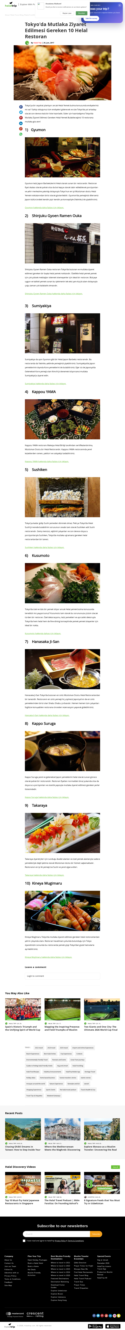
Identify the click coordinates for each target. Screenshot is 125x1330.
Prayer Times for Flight (83, 1266)
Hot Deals (32, 1269)
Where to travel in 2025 (60, 1275)
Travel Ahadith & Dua (88, 1090)
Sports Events (50, 1090)
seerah (86, 1084)
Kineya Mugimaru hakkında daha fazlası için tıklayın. (48, 957)
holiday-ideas (30, 1078)
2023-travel (51, 1048)
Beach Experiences (32, 1054)
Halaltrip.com (29, 1326)
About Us (8, 1260)
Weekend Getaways (53, 1096)
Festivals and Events (59, 1060)
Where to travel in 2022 (60, 1266)
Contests (79, 1054)
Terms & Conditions (76, 1241)
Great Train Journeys (77, 1060)
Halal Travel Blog (17, 15)
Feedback (8, 1282)
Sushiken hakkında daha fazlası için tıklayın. (44, 547)
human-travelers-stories (68, 1078)
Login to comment (35, 976)
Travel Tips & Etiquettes (34, 1096)
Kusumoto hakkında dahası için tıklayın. (43, 633)
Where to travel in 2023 (60, 1269)
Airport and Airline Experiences (83, 1048)
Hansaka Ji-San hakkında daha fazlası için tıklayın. (47, 715)
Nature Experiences (56, 1084)
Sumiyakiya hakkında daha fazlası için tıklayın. (45, 383)
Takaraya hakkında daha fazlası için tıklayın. (44, 875)
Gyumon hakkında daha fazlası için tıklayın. (44, 207)
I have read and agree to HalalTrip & (55, 1241)
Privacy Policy (60, 1241)
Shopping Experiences (33, 1090)
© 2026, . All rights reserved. (34, 1326)
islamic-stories (86, 1078)
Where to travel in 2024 (60, 1272)
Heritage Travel (90, 1072)
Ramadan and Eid (73, 1084)
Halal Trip (38, 43)
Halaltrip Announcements (52, 1072)
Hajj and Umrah (62, 1066)
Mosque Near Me (81, 1269)
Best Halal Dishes (50, 1054)
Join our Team (10, 1266)
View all (115, 1167)
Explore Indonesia (58, 1297)
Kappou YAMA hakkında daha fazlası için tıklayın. (47, 461)
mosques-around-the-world (35, 1084)
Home (7, 15)
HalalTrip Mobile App (73, 1072)
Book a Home (33, 1266)
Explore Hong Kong (59, 1300)
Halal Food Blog (31, 15)
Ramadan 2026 (103, 1263)
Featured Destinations (60, 1279)
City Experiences (66, 1054)
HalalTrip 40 (102, 1278)
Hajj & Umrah (102, 1260)
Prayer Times (79, 1285)
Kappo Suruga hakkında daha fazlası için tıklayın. (47, 797)
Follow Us (9, 1269)
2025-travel (64, 1048)
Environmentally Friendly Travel (37, 1060)
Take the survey (91, 18)
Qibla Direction (80, 1263)
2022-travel (39, 1048)
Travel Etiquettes (81, 1288)
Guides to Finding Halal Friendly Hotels (39, 1066)
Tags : (28, 1047)
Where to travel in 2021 (60, 1263)
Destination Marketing (60, 1282)
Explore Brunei (57, 1294)
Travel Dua (78, 1282)
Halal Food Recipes (32, 1072)
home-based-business (47, 1078)
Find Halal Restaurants (83, 1272)
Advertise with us (12, 1273)
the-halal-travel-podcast (68, 1090)
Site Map (8, 1285)
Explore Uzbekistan (59, 1291)
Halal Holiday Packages (37, 1260)
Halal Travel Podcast (82, 1279)
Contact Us (9, 1263)
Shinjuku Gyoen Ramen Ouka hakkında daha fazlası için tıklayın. (54, 293)
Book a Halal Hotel (35, 1263)
